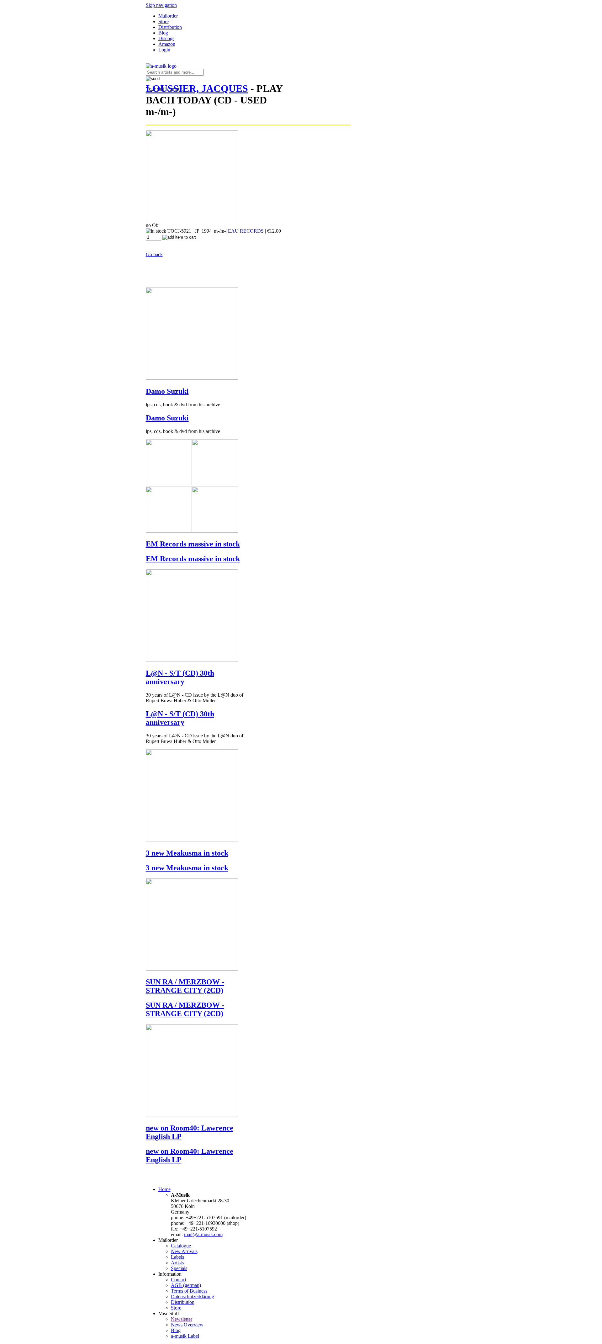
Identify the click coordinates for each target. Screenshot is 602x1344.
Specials (179, 1268)
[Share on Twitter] (154, 73)
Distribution (170, 27)
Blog (163, 32)
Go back (154, 254)
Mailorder (168, 15)
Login (164, 49)
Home (164, 1189)
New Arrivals (184, 1251)
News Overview (187, 1324)
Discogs (166, 38)
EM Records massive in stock (193, 544)
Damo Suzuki (167, 391)
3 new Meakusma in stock (187, 853)
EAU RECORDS (246, 231)
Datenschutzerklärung (192, 1296)
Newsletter (181, 1319)
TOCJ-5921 (179, 231)
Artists (177, 1262)
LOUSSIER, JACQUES (197, 88)
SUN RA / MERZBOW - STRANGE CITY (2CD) (185, 986)
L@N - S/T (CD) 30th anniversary (180, 677)
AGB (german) (186, 1285)
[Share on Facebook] (148, 73)
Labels (177, 1257)
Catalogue (181, 1245)
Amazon (166, 44)
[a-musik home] (161, 66)
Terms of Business (189, 1291)
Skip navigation (161, 5)
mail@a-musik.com (203, 1234)
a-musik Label (185, 1336)
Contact (178, 1279)
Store (163, 21)
